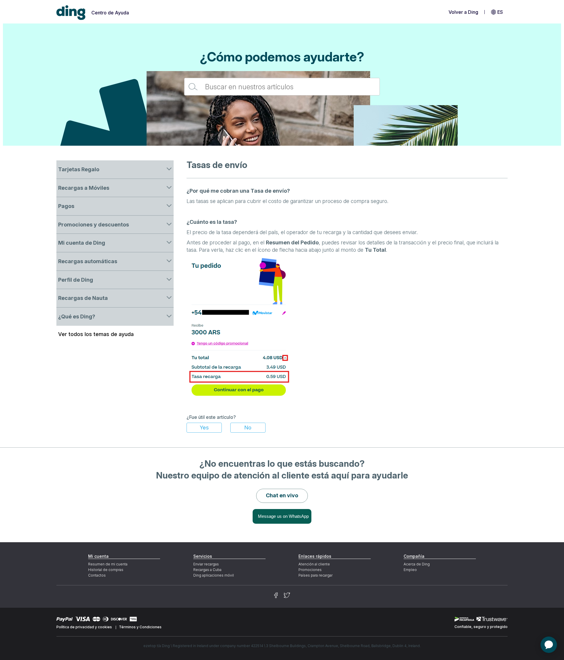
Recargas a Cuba (207, 569)
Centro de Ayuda (110, 13)
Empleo (410, 569)
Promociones (310, 569)
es (500, 12)
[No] (248, 428)
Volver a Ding (463, 12)
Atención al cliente (314, 564)
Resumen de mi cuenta (107, 564)
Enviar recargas (206, 564)
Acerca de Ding (417, 564)
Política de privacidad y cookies (84, 627)
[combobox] (282, 86)
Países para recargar (315, 575)
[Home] (71, 12)
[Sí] (204, 428)
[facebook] (276, 595)
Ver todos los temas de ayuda (96, 334)
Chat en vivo (282, 495)
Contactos (97, 575)
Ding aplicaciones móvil (213, 575)
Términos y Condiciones (140, 627)
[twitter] (287, 595)
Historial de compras (105, 569)
